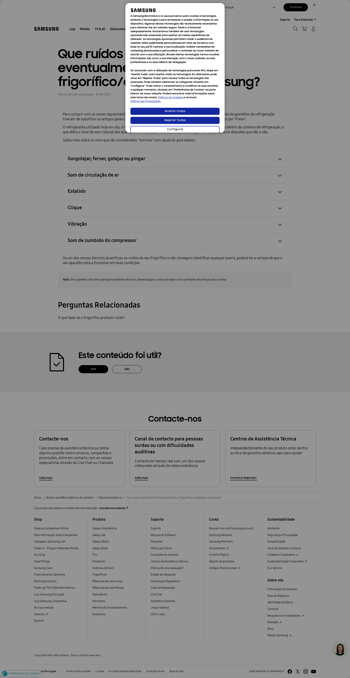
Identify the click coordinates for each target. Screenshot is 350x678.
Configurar (175, 129)
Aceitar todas (175, 111)
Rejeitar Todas (175, 120)
